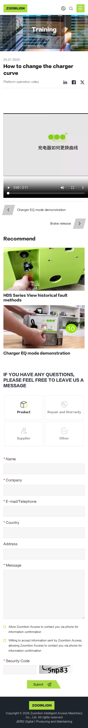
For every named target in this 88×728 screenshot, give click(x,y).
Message (12, 565)
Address (10, 544)
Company (12, 480)
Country (11, 523)
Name (9, 459)
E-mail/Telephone (20, 501)
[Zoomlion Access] (15, 8)
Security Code (16, 661)
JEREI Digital (25, 721)
